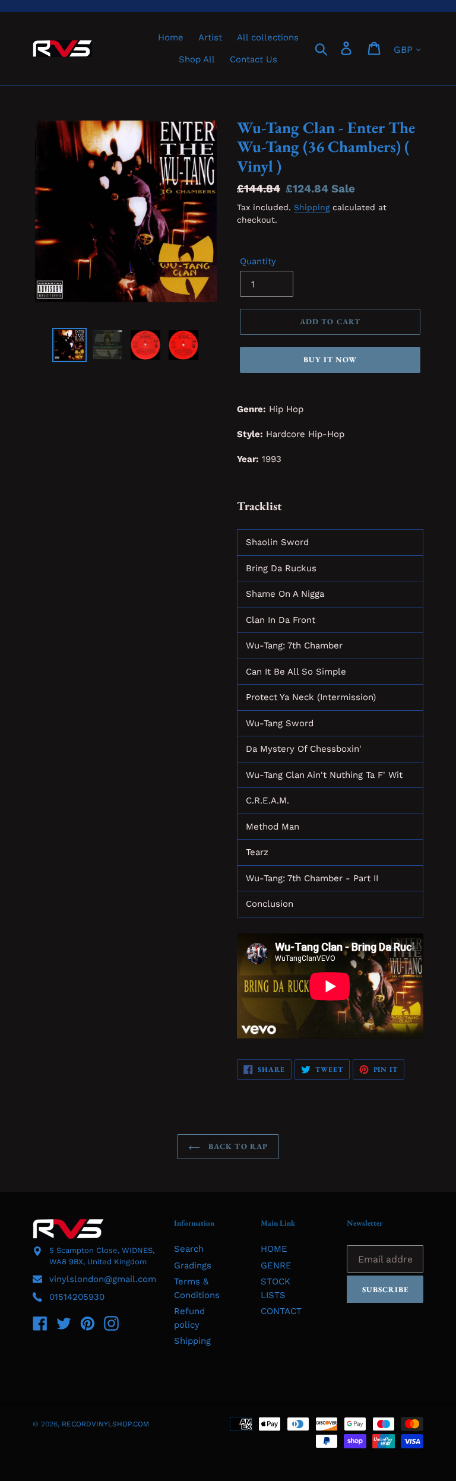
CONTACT (281, 1311)
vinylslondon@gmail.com (102, 1279)
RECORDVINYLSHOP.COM (105, 1424)
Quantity (258, 261)
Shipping (312, 207)
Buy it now (330, 360)
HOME (274, 1248)
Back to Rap (236, 1146)
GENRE (276, 1265)
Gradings (192, 1265)
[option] (69, 345)
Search (189, 1248)
